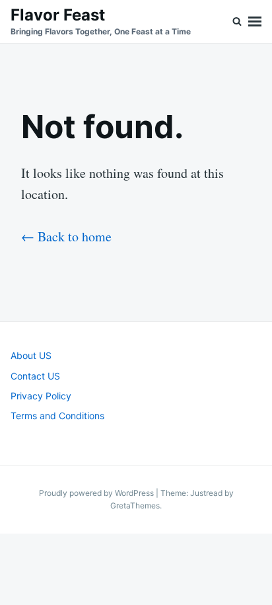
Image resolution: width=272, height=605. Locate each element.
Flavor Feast (58, 14)
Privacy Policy (41, 395)
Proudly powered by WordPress (97, 493)
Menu (254, 21)
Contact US (35, 376)
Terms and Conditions (57, 415)
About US (31, 355)
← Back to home (66, 236)
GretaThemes (135, 505)
